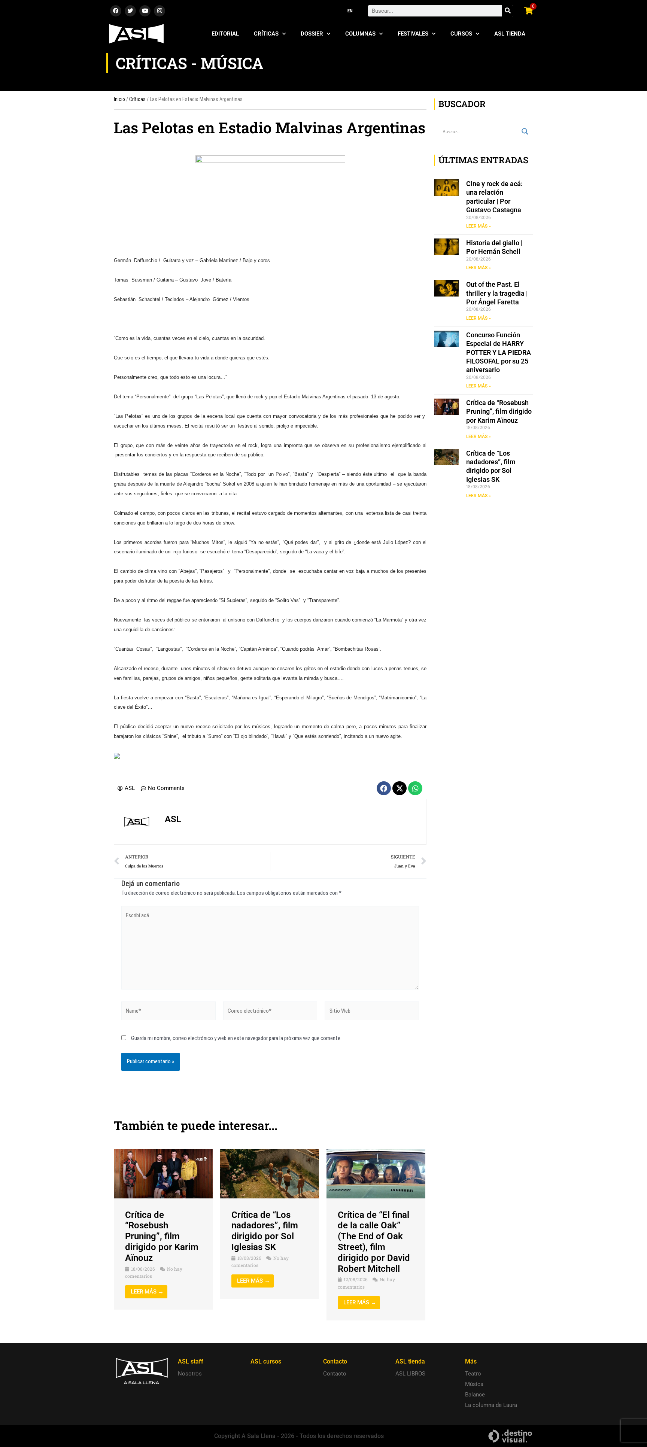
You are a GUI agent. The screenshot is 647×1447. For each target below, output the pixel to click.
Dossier (312, 33)
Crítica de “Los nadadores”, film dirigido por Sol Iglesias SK (264, 1231)
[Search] (507, 10)
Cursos (461, 33)
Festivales (413, 33)
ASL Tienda (509, 33)
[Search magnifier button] (525, 131)
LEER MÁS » (478, 226)
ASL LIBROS (410, 1373)
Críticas (266, 33)
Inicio (119, 99)
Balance (475, 1394)
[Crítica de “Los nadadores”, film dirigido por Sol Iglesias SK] (269, 1173)
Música (474, 1384)
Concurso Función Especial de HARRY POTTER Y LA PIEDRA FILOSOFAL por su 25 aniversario (498, 352)
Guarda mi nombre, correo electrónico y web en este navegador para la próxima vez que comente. (236, 1038)
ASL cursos (265, 1361)
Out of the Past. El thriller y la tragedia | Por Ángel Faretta (497, 293)
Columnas (360, 33)
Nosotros (190, 1373)
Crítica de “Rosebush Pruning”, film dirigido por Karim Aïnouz (161, 1236)
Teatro (473, 1373)
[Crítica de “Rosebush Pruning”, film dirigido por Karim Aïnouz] (163, 1173)
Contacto (334, 1373)
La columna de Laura (491, 1405)
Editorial (225, 33)
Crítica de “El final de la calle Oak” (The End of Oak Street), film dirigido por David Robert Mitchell (374, 1242)
